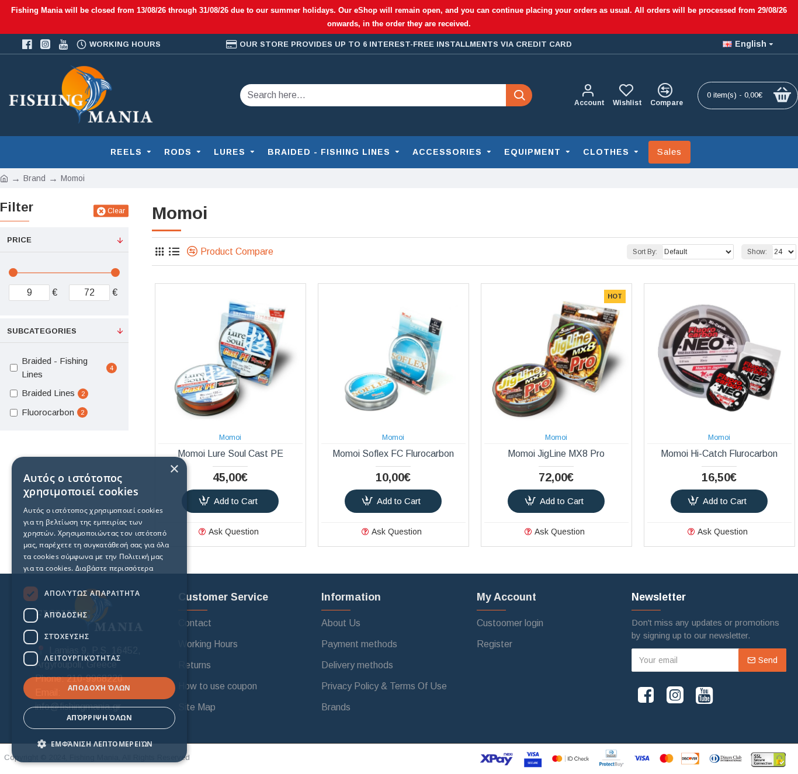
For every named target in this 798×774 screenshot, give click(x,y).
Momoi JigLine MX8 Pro (556, 454)
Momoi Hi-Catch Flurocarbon (719, 454)
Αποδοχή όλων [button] (99, 688)
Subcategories (42, 331)
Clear (116, 211)
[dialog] (99, 609)
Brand (34, 178)
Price (19, 239)
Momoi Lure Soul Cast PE (230, 454)
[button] (99, 744)
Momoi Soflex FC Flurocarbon (393, 454)
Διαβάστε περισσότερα (114, 568)
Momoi (230, 437)
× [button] (173, 469)
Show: (757, 252)
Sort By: (645, 252)
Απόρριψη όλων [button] (99, 718)
